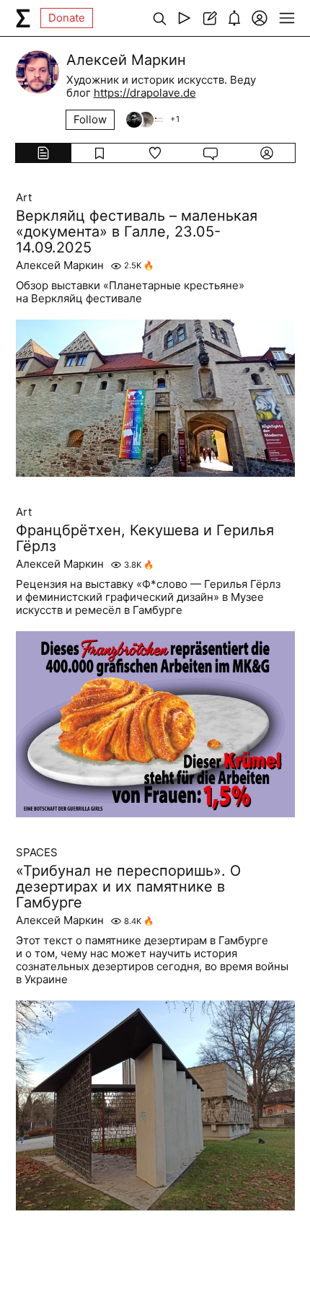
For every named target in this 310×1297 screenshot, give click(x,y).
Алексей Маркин (60, 265)
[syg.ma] (23, 18)
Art (24, 197)
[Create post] (209, 18)
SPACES (37, 852)
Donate (66, 18)
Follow (90, 119)
